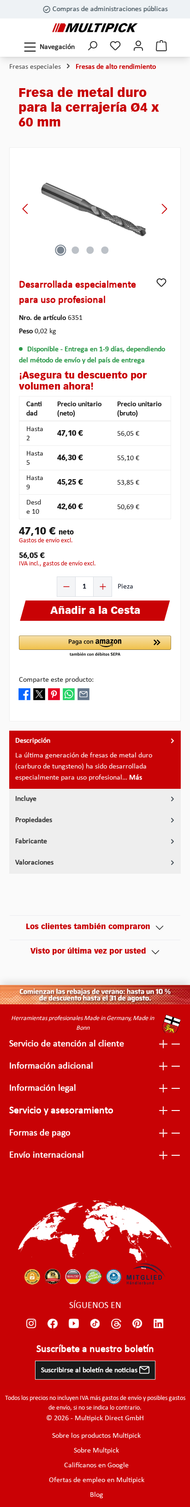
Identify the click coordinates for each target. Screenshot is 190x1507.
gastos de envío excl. (46, 540)
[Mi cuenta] (138, 47)
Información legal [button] (42, 1088)
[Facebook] (53, 1323)
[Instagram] (31, 1323)
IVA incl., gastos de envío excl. (57, 563)
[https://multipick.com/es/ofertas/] (95, 994)
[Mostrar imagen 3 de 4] (90, 250)
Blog (96, 1495)
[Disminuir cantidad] (66, 586)
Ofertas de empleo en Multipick (96, 1480)
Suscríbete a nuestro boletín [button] (95, 1349)
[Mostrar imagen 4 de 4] (104, 250)
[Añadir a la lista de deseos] (161, 282)
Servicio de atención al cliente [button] (66, 1044)
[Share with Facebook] (24, 693)
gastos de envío (122, 1398)
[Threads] (116, 1323)
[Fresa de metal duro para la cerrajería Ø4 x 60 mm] (95, 209)
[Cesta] (161, 47)
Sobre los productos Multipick (96, 1436)
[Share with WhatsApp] (68, 693)
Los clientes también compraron (88, 927)
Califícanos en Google (96, 1465)
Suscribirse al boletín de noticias (90, 1370)
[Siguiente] (164, 209)
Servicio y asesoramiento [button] (61, 1110)
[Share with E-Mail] (83, 693)
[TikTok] (95, 1323)
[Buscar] (92, 47)
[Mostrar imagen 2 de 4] (75, 250)
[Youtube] (74, 1323)
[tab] (95, 760)
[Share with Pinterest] (54, 693)
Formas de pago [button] (40, 1133)
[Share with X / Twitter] (39, 693)
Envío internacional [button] (46, 1155)
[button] (95, 647)
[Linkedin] (159, 1323)
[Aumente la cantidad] (102, 586)
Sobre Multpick (96, 1450)
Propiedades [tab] (33, 820)
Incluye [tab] (25, 799)
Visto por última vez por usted (88, 951)
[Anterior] (26, 209)
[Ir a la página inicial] (95, 27)
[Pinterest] (137, 1323)
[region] (95, 209)
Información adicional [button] (51, 1066)
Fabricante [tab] (31, 841)
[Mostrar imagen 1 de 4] (60, 250)
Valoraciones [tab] (34, 862)
